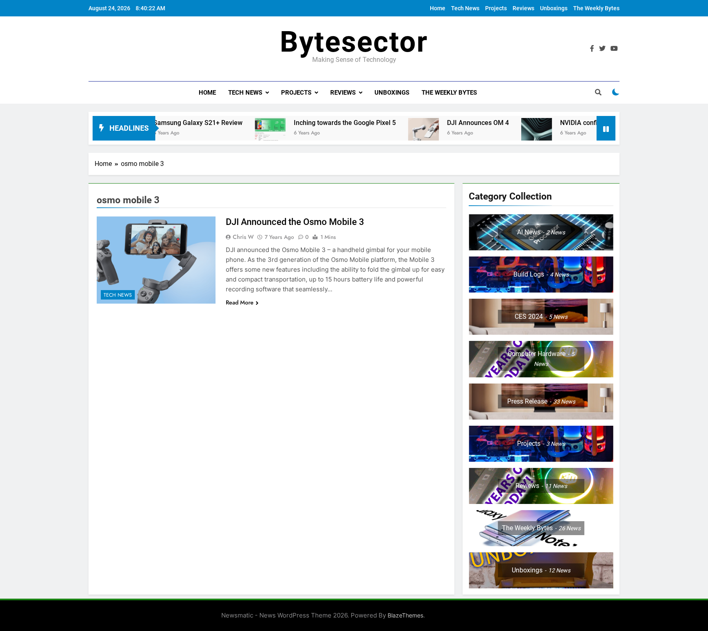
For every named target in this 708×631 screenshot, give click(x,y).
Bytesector (354, 42)
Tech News (465, 8)
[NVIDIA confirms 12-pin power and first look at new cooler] (512, 133)
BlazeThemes (405, 615)
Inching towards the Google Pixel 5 (320, 123)
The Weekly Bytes (596, 8)
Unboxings (553, 8)
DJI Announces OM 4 (453, 123)
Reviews (523, 8)
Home (437, 8)
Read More (240, 302)
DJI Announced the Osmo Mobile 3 (295, 222)
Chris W (243, 237)
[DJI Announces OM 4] (399, 133)
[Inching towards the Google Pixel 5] (245, 133)
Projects (496, 8)
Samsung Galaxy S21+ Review (173, 123)
